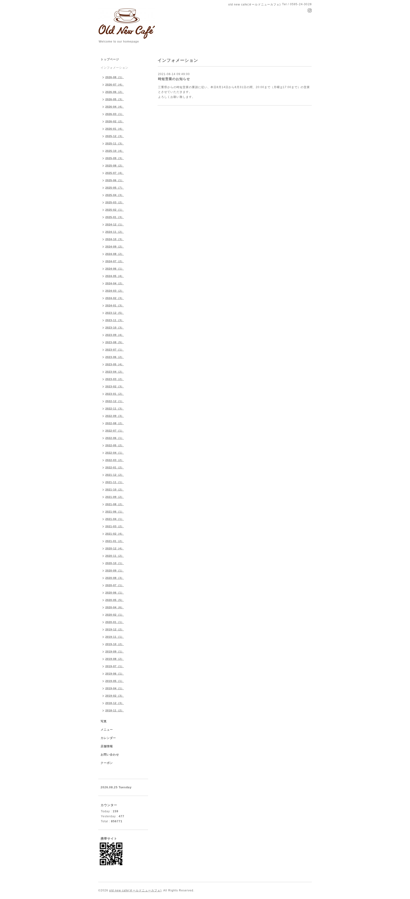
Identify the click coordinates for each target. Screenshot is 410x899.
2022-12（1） (114, 401)
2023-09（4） (114, 334)
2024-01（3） (114, 305)
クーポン (107, 763)
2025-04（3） (114, 195)
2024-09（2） (114, 246)
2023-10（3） (114, 327)
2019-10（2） (114, 644)
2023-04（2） (114, 371)
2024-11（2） (114, 231)
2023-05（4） (114, 364)
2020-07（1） (114, 585)
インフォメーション (114, 67)
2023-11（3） (114, 320)
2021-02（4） (114, 533)
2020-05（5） (114, 600)
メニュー (107, 729)
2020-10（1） (114, 563)
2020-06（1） (114, 592)
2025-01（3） (114, 217)
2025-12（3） (114, 136)
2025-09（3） (114, 158)
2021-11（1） (114, 482)
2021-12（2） (114, 474)
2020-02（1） (114, 614)
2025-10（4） (114, 150)
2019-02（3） (114, 695)
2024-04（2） (114, 283)
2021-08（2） (114, 504)
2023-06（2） (114, 357)
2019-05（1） (114, 681)
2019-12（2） (114, 629)
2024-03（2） (114, 290)
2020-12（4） (114, 548)
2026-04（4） (114, 106)
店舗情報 (107, 746)
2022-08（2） (114, 423)
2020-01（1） (114, 622)
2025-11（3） (114, 143)
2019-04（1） (114, 688)
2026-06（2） (114, 91)
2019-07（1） (114, 666)
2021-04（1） (114, 519)
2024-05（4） (114, 276)
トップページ (110, 59)
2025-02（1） (114, 209)
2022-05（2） (114, 445)
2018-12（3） (114, 703)
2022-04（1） (114, 452)
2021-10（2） (114, 489)
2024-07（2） (114, 261)
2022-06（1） (114, 438)
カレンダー (108, 738)
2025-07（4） (114, 172)
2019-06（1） (114, 673)
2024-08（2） (114, 253)
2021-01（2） (114, 541)
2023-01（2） (114, 393)
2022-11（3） (114, 408)
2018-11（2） (114, 710)
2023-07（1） (114, 349)
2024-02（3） (114, 298)
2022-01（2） (114, 467)
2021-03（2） (114, 526)
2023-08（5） (114, 342)
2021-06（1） (114, 511)
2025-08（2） (114, 165)
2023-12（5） (114, 312)
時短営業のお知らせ (174, 79)
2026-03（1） (114, 114)
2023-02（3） (114, 386)
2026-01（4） (114, 128)
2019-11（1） (114, 636)
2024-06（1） (114, 268)
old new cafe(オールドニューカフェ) (135, 890)
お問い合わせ (110, 754)
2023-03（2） (114, 379)
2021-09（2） (114, 496)
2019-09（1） (114, 651)
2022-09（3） (114, 415)
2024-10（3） (114, 239)
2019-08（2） (114, 658)
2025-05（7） (114, 187)
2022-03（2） (114, 460)
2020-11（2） (114, 555)
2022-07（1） (114, 430)
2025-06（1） (114, 180)
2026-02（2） (114, 121)
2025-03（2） (114, 202)
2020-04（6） (114, 607)
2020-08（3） (114, 577)
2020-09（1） (114, 570)
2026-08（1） (114, 77)
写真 (104, 721)
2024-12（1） (114, 224)
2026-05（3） (114, 99)
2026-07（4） (114, 84)
